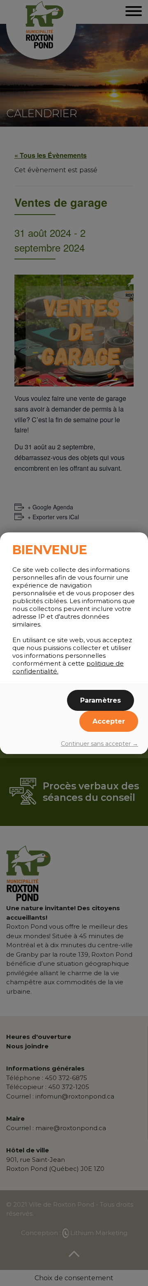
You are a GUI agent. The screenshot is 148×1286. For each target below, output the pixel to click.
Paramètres (100, 700)
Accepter (108, 721)
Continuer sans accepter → (99, 743)
